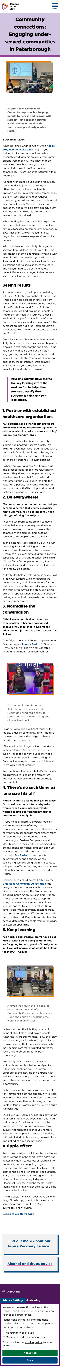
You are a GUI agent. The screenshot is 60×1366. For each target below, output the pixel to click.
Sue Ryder (20, 855)
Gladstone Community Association (24, 883)
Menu (55, 8)
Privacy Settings (12, 1300)
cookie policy (33, 1342)
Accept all (30, 1352)
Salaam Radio (30, 644)
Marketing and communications (25, 1337)
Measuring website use (19, 1332)
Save (30, 1360)
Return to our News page (18, 1213)
